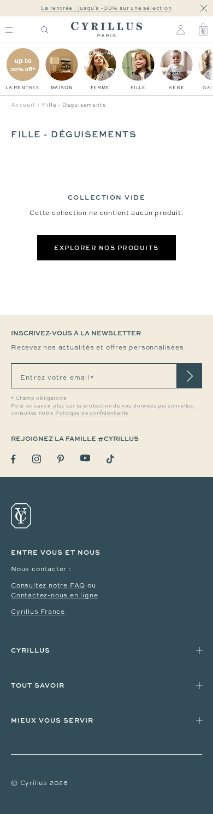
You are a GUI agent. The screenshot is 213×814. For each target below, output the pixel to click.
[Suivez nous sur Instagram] (36, 459)
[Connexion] (180, 29)
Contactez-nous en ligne (54, 595)
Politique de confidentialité (91, 413)
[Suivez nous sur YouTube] (85, 458)
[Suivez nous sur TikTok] (110, 459)
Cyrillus (30, 650)
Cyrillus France (38, 611)
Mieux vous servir (52, 720)
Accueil (23, 104)
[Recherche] (45, 29)
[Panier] (203, 29)
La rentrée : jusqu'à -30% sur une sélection (106, 7)
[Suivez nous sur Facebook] (13, 459)
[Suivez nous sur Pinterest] (60, 459)
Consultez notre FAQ (48, 585)
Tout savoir (37, 685)
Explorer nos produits (106, 247)
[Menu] (9, 29)
